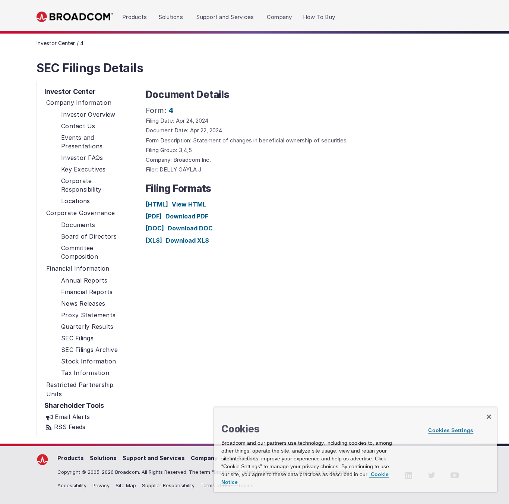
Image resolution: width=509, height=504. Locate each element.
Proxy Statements (88, 315)
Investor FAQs (82, 157)
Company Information (78, 102)
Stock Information (88, 361)
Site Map (126, 485)
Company (204, 458)
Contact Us (78, 126)
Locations (75, 201)
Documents (78, 225)
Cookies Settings (450, 430)
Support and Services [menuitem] (225, 17)
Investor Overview (88, 114)
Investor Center (56, 43)
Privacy (101, 485)
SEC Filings (77, 338)
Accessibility (71, 485)
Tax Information (85, 373)
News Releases (83, 303)
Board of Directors (89, 236)
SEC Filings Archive (89, 349)
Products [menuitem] (134, 17)
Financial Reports (87, 292)
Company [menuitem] (279, 17)
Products (70, 458)
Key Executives (83, 169)
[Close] (489, 417)
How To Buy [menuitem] (319, 17)
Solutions (103, 458)
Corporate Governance (80, 213)
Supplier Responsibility (168, 485)
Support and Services (154, 458)
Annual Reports (84, 280)
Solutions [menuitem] (170, 17)
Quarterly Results (87, 326)
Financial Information (77, 268)
